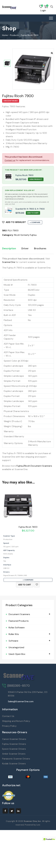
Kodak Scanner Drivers (14, 763)
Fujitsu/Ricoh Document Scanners (34, 465)
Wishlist (41, 6)
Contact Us (8, 716)
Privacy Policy (9, 725)
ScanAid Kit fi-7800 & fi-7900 (30, 209)
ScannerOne (8, 262)
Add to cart (24, 584)
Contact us (10, 160)
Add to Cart (33, 213)
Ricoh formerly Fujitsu (25, 234)
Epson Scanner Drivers (14, 748)
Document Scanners (19, 614)
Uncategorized (16, 647)
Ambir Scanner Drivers (13, 753)
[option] (7, 63)
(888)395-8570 (18, 685)
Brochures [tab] (40, 248)
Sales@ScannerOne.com (20, 701)
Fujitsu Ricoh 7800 (24, 175)
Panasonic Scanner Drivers (16, 758)
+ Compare (35, 222)
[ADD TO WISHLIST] (37, 585)
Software (13, 640)
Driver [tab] (25, 248)
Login (43, 10)
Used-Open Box (17, 654)
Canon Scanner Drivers (14, 739)
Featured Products (19, 620)
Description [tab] (9, 248)
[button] (52, 53)
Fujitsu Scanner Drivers (14, 743)
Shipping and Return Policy (16, 721)
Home (5, 35)
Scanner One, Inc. (32, 821)
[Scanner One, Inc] (9, 7)
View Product (35, 179)
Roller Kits (14, 634)
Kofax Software (17, 627)
